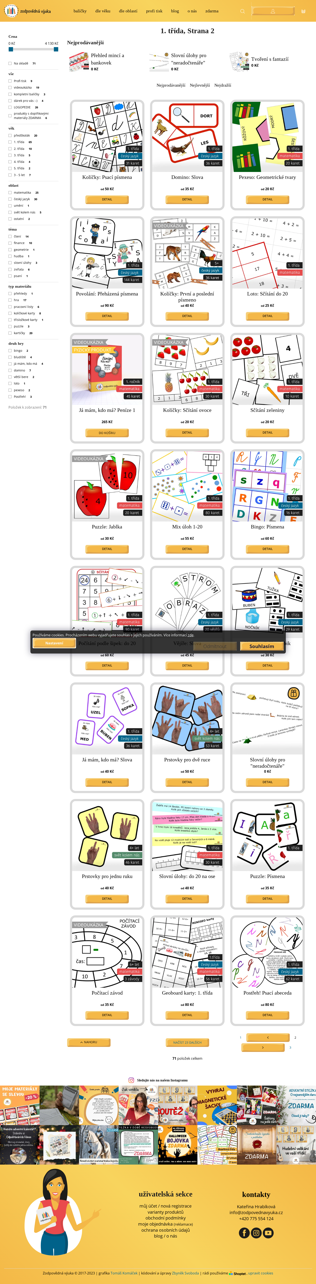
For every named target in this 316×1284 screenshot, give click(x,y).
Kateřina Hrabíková (256, 1207)
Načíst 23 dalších (187, 1042)
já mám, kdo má (28, 363)
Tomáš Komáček (124, 1273)
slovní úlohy (25, 263)
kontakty (256, 1194)
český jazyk (25, 199)
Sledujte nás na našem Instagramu (162, 1080)
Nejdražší (222, 85)
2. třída (23, 149)
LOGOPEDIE (26, 107)
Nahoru (90, 1042)
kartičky (23, 333)
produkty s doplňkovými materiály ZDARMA (31, 115)
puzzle (22, 326)
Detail (107, 199)
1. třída (23, 142)
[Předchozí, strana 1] (268, 1037)
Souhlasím (262, 646)
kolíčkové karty (27, 313)
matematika (26, 192)
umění (21, 205)
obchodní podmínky (166, 1218)
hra (20, 300)
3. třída (22, 155)
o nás (171, 1236)
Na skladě (25, 63)
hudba (22, 256)
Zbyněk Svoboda (185, 1273)
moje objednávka (165, 1224)
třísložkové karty (28, 320)
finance (23, 243)
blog (158, 1236)
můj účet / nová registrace (165, 1206)
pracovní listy (26, 307)
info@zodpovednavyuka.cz (256, 1212)
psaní (21, 276)
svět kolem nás (27, 212)
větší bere (24, 377)
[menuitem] (80, 11)
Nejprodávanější (171, 85)
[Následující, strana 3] (263, 1047)
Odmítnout (215, 646)
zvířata (22, 269)
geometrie (24, 250)
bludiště (23, 357)
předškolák (25, 135)
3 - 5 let (22, 175)
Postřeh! (23, 396)
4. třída (22, 162)
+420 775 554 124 (256, 1218)
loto (19, 383)
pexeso (22, 390)
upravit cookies (260, 1273)
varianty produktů (166, 1212)
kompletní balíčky (29, 94)
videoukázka (26, 87)
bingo (21, 350)
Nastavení (54, 643)
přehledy (23, 293)
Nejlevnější (200, 85)
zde (191, 635)
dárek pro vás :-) (28, 101)
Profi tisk (23, 81)
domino (22, 370)
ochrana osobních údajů (165, 1230)
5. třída (22, 168)
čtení (21, 236)
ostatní (22, 219)
